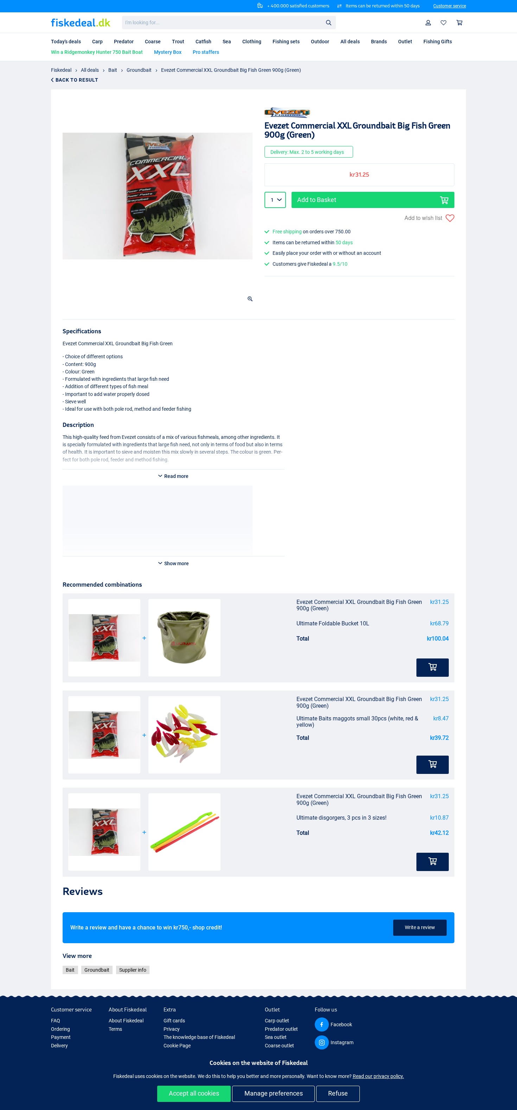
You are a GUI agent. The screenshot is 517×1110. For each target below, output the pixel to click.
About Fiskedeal (126, 1020)
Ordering (60, 1029)
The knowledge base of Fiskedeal (199, 1037)
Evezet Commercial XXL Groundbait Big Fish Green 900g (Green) (231, 70)
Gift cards (174, 1020)
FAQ (55, 1020)
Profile (428, 23)
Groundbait (139, 70)
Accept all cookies (194, 1093)
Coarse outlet (279, 1045)
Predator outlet (281, 1029)
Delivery (59, 1045)
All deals (90, 70)
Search (328, 22)
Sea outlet (276, 1037)
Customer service (449, 6)
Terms (115, 1029)
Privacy (172, 1029)
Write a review (420, 927)
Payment (61, 1037)
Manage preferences (273, 1093)
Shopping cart (459, 23)
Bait (112, 70)
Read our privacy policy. (378, 1076)
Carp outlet (277, 1020)
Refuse (338, 1093)
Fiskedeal (61, 70)
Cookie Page (177, 1045)
